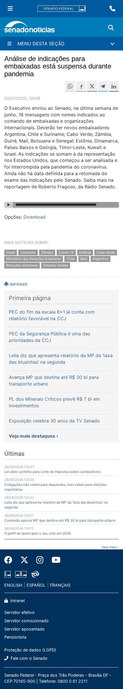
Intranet (17, 600)
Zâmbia (47, 252)
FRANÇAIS (60, 585)
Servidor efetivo (19, 612)
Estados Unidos (55, 265)
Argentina (100, 259)
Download (34, 217)
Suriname (28, 252)
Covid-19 (66, 252)
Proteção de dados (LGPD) (30, 649)
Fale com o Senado (28, 658)
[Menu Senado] (10, 8)
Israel (10, 252)
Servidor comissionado (26, 620)
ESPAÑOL (36, 585)
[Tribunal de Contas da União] (35, 573)
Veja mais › (110, 547)
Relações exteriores (22, 265)
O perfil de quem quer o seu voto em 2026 (37, 533)
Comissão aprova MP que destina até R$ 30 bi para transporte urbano (60, 520)
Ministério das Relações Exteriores (33, 259)
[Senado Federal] (61, 8)
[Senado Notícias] (29, 29)
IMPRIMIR (17, 284)
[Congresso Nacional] (21, 573)
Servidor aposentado (24, 629)
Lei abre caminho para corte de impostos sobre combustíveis (52, 471)
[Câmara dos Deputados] (7, 573)
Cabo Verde (105, 252)
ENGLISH (13, 585)
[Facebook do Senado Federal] (10, 560)
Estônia (85, 252)
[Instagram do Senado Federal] (39, 560)
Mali (83, 259)
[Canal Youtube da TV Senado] (54, 560)
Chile (71, 259)
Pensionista (15, 637)
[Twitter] (24, 560)
